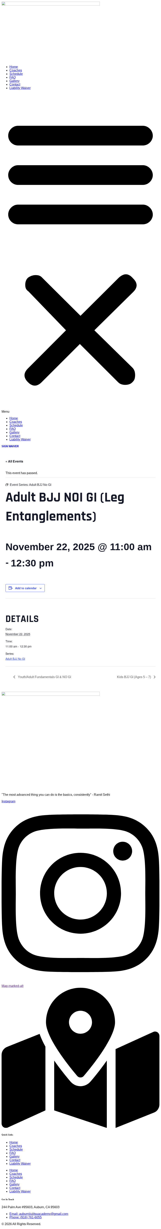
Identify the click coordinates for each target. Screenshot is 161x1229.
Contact (14, 84)
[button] (80, 253)
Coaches (15, 70)
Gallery (14, 81)
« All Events (14, 461)
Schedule (16, 74)
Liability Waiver (20, 88)
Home (13, 66)
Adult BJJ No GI (15, 659)
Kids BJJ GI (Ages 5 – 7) (134, 677)
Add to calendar (26, 588)
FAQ (12, 77)
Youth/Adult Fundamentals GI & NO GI (44, 677)
